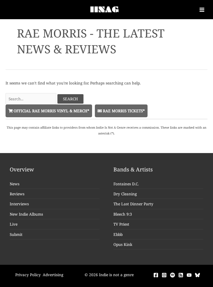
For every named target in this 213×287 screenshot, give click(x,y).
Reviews (17, 193)
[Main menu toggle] (202, 9)
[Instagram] (164, 275)
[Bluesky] (197, 275)
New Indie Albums (26, 214)
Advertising (53, 274)
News (14, 183)
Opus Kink (122, 244)
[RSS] (180, 275)
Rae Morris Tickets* (123, 110)
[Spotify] (172, 275)
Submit (16, 234)
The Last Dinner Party (133, 203)
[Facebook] (155, 275)
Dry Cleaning (125, 193)
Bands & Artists (133, 169)
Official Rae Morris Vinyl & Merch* (50, 110)
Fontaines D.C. (126, 183)
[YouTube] (189, 275)
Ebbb (118, 234)
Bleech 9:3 (122, 214)
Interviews (19, 203)
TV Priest (121, 224)
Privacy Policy (28, 274)
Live (13, 224)
